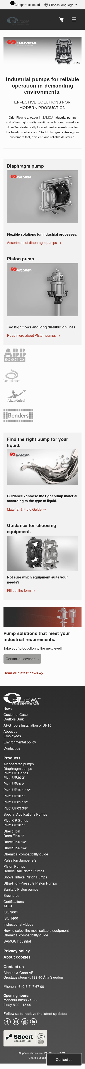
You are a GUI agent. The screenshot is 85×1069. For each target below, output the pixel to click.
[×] (74, 19)
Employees (12, 735)
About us (10, 731)
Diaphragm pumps (17, 768)
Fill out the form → (21, 590)
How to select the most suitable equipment (36, 930)
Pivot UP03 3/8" (15, 808)
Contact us (64, 1059)
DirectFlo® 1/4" (15, 847)
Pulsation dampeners (19, 860)
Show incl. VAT (58, 1053)
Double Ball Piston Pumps (23, 870)
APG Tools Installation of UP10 (27, 725)
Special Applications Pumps (25, 814)
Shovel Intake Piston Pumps (25, 877)
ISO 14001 (11, 918)
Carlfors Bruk (13, 719)
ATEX (7, 905)
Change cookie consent (43, 1057)
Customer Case (15, 714)
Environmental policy (19, 742)
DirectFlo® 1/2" (15, 841)
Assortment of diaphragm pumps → (34, 242)
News (7, 708)
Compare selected (27, 5)
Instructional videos (18, 924)
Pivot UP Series (15, 772)
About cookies (17, 957)
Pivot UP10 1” (14, 795)
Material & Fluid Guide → (26, 509)
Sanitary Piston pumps (20, 889)
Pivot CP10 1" (14, 824)
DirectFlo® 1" (13, 835)
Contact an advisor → (22, 658)
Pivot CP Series (15, 820)
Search (50, 19)
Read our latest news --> (23, 672)
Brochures (11, 895)
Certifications (13, 901)
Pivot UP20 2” (14, 783)
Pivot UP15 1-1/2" (17, 789)
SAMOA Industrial (17, 941)
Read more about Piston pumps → (33, 335)
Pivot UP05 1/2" (15, 801)
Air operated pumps (18, 763)
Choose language (61, 4)
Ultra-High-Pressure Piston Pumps (30, 883)
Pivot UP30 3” (14, 777)
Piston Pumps (14, 866)
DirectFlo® (11, 831)
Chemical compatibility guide (25, 854)
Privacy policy (16, 951)
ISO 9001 (10, 912)
